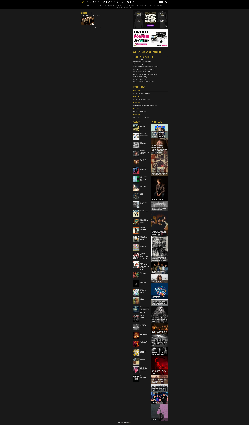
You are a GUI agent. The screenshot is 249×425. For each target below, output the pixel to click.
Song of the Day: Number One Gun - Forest (140, 82)
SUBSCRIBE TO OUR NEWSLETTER (147, 51)
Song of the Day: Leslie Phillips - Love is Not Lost (141, 77)
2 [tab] (135, 45)
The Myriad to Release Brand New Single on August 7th (142, 71)
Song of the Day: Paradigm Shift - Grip (139, 79)
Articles (131, 5)
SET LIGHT (161, 2)
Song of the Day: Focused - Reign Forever (140, 64)
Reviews (97, 5)
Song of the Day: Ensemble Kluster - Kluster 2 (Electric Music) (143, 81)
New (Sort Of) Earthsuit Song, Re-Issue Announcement (142, 61)
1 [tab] (134, 45)
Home (87, 5)
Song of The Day (148, 5)
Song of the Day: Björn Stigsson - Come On (140, 99)
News (119, 5)
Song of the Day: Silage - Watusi (138, 59)
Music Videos (158, 5)
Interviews (103, 5)
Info (131, 7)
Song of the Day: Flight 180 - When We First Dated (141, 73)
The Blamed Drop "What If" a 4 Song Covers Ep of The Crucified (144, 69)
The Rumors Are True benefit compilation (140, 76)
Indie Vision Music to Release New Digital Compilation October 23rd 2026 (145, 66)
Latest (92, 5)
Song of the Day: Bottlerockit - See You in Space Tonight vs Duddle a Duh (145, 74)
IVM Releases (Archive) (122, 7)
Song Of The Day (112, 5)
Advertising (139, 5)
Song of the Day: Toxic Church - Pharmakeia (140, 63)
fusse (90, 15)
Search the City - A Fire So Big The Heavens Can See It (142, 68)
